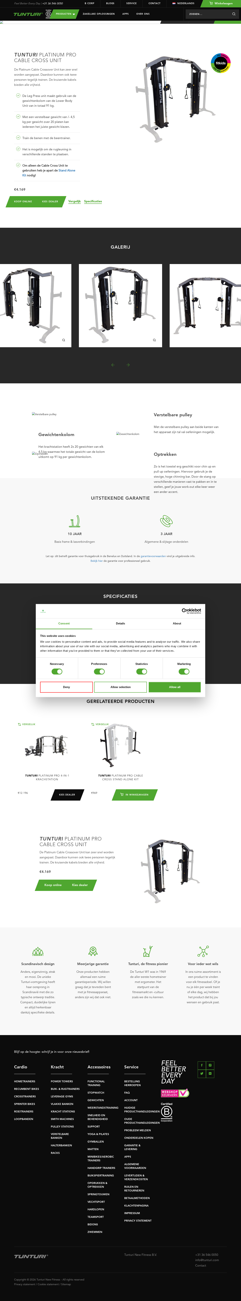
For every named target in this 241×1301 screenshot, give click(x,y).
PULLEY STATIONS (62, 1126)
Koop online (23, 202)
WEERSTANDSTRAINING (103, 1108)
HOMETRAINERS (24, 1081)
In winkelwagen (137, 795)
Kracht (57, 1067)
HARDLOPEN (96, 1209)
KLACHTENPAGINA (136, 1205)
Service (131, 3)
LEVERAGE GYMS (62, 1096)
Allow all (174, 687)
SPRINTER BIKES (24, 1104)
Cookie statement (48, 1284)
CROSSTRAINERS (25, 1096)
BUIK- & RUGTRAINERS (65, 1089)
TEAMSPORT (96, 1217)
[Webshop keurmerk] (194, 1094)
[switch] (99, 671)
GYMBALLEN (96, 1141)
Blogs (110, 3)
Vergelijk (74, 201)
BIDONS (93, 1224)
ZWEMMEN (95, 1232)
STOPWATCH (96, 1093)
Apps (125, 14)
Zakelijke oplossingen (99, 14)
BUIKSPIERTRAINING (101, 1175)
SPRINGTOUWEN (98, 1194)
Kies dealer (50, 202)
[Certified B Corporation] (194, 1112)
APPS (127, 1157)
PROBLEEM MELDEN (137, 1130)
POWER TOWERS (62, 1081)
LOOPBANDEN (23, 1119)
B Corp (89, 3)
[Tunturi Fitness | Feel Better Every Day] (28, 14)
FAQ (127, 1093)
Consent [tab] (64, 623)
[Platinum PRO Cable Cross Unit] (120, 305)
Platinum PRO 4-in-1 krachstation (47, 777)
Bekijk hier (97, 561)
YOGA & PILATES (98, 1134)
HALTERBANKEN (61, 1145)
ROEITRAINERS (23, 1111)
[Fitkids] (221, 63)
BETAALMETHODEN (137, 1198)
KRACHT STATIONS (63, 1111)
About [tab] (177, 623)
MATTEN (93, 1149)
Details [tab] (120, 623)
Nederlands (185, 3)
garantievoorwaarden (153, 556)
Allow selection (121, 687)
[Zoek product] (233, 14)
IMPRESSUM (132, 1213)
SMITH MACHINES (62, 1119)
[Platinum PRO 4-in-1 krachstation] (47, 746)
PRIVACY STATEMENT (138, 1221)
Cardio (20, 1067)
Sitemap (66, 1284)
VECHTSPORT (96, 1202)
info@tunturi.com (207, 1260)
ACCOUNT (131, 1100)
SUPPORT (94, 1126)
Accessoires (98, 1067)
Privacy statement (24, 1284)
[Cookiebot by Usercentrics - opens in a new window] (184, 611)
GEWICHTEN (96, 1100)
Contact (155, 3)
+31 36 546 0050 (52, 3)
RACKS (55, 1153)
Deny (66, 687)
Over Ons (143, 14)
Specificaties (93, 201)
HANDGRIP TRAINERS (101, 1168)
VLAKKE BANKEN (62, 1104)
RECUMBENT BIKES (26, 1089)
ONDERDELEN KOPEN (138, 1138)
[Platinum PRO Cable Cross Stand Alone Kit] (120, 746)
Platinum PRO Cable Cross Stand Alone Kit (120, 777)
